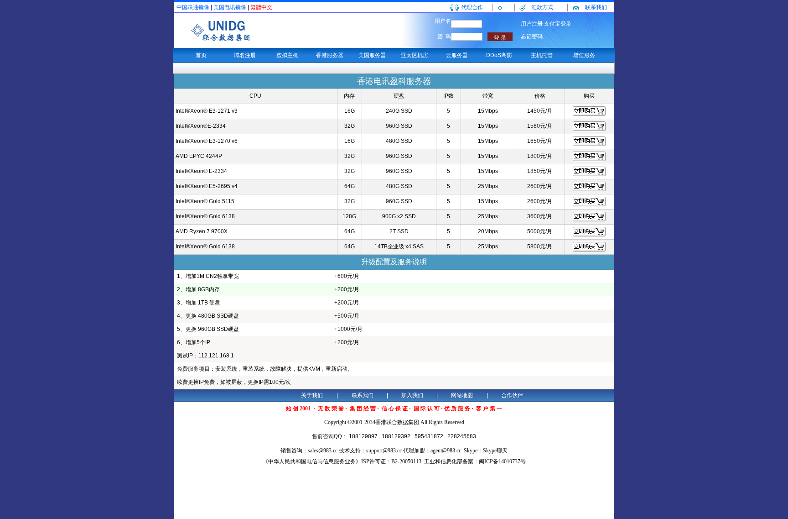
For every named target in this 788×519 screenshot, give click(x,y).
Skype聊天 (495, 450)
